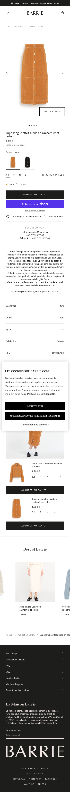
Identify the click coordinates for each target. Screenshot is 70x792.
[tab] (29, 125)
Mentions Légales (14, 684)
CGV (8, 671)
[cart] (62, 13)
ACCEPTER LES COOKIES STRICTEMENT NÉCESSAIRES (35, 416)
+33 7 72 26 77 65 (35, 235)
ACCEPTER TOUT (35, 406)
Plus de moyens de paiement (35, 210)
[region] (35, 396)
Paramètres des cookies (17, 690)
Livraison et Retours (15, 659)
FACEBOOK (51, 779)
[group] (35, 581)
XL (61, 476)
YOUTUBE (29, 784)
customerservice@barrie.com (35, 232)
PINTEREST (35, 779)
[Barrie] (35, 14)
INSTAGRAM (19, 779)
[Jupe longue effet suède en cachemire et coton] (17, 508)
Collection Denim (26, 634)
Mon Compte (12, 653)
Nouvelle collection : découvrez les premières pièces (35, 3)
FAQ (8, 665)
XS (7, 175)
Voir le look (52, 111)
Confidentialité (12, 678)
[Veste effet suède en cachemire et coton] (17, 473)
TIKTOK (42, 784)
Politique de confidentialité (41, 393)
